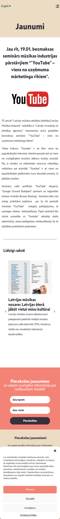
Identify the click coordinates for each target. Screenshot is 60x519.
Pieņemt (30, 489)
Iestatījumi (30, 507)
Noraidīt (30, 498)
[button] (55, 450)
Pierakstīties (30, 420)
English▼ (6, 6)
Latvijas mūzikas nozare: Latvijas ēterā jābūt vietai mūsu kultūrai (29, 304)
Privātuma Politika (28, 515)
